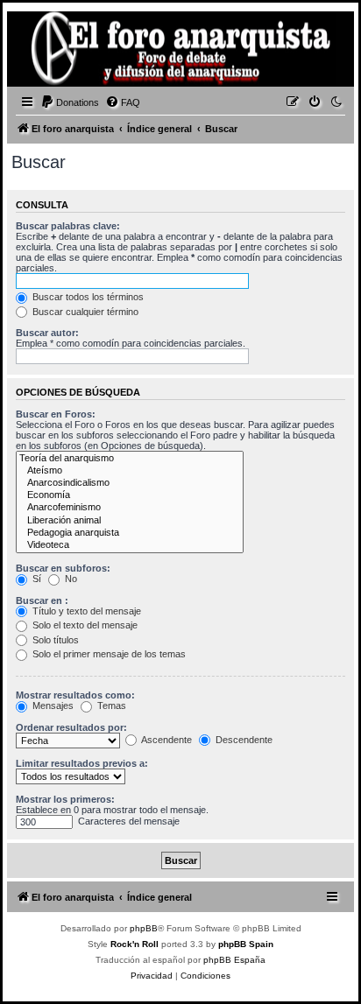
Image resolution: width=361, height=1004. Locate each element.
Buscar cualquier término (84, 311)
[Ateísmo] (130, 471)
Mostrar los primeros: (65, 799)
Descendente (243, 739)
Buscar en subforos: (63, 568)
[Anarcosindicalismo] (130, 483)
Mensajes (52, 705)
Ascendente (165, 739)
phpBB (144, 928)
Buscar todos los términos (87, 296)
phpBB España (234, 960)
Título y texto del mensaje (85, 611)
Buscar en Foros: (56, 414)
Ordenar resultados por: (71, 727)
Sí (35, 578)
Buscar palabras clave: (68, 226)
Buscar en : (42, 600)
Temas (110, 705)
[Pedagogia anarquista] (130, 533)
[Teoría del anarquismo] (130, 459)
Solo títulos (54, 640)
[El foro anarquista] (40, 51)
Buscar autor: (47, 332)
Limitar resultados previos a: (82, 763)
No (69, 578)
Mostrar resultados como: (75, 695)
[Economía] (130, 495)
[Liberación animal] (130, 521)
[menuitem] (69, 102)
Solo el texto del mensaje (84, 625)
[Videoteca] (130, 545)
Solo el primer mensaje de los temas (108, 654)
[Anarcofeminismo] (130, 508)
